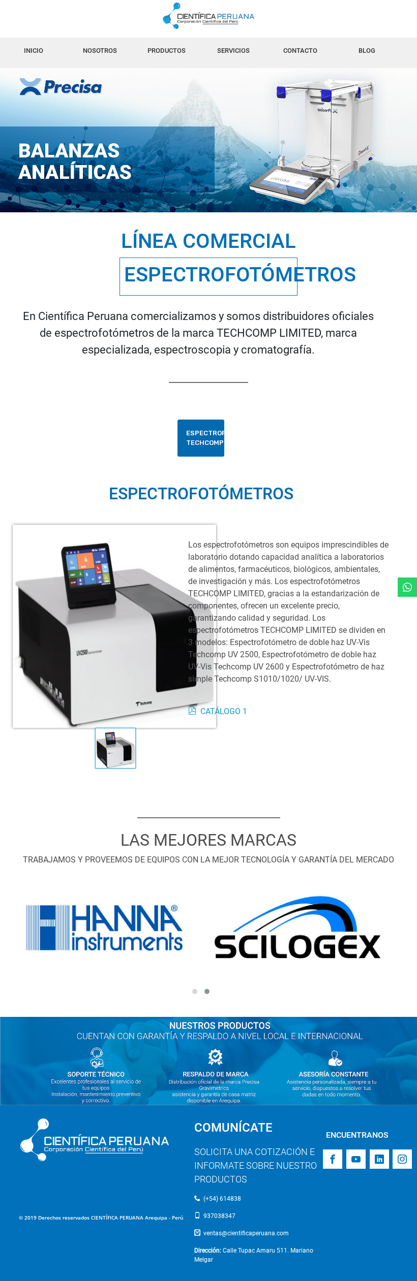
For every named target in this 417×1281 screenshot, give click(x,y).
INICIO (33, 50)
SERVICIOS (233, 50)
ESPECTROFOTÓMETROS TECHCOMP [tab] (205, 438)
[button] (195, 991)
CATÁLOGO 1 (223, 711)
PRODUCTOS (166, 50)
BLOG (367, 50)
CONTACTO (300, 50)
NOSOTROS (100, 50)
